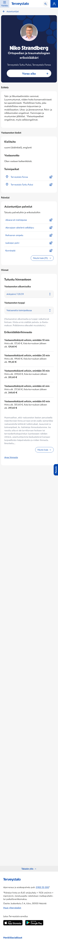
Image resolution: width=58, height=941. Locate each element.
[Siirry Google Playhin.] (34, 922)
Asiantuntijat (12, 11)
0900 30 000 (42, 887)
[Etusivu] (20, 4)
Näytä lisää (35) (40, 258)
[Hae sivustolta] (45, 3)
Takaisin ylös (27, 868)
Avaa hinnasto (11, 457)
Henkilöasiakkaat (12, 937)
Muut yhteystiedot (12, 907)
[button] (29, 177)
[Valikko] (54, 4)
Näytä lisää (42, 449)
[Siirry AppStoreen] (13, 922)
